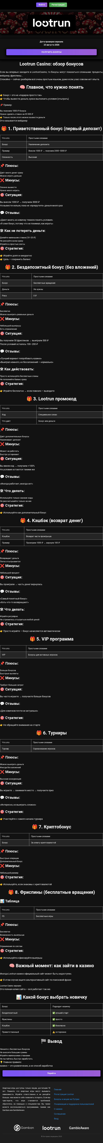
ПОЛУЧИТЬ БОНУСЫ (51, 52)
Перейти (51, 1073)
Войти (42, 5)
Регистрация (58, 5)
